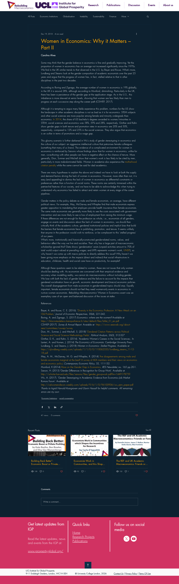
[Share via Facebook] (42, 407)
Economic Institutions (49, 16)
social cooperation (66, 398)
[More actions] (136, 33)
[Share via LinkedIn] (55, 407)
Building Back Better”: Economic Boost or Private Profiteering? (44, 462)
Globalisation (69, 16)
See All (148, 430)
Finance (112, 16)
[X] (126, 539)
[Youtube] (134, 539)
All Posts (31, 16)
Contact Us (118, 573)
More (123, 16)
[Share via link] (61, 407)
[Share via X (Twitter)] (48, 407)
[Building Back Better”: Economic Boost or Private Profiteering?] (47, 445)
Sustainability (98, 16)
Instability (84, 16)
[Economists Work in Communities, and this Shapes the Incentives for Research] (90, 445)
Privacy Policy (131, 573)
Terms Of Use (145, 573)
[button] (93, 5)
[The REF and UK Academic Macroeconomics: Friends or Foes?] (132, 445)
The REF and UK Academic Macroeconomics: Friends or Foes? (130, 462)
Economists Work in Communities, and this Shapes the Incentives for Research (89, 462)
